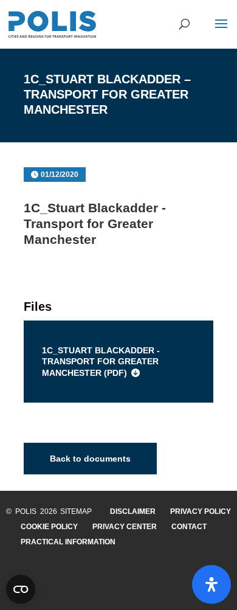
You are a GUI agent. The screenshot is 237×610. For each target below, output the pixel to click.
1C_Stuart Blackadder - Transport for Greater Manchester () (101, 361)
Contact (189, 526)
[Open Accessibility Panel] (211, 584)
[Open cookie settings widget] (20, 589)
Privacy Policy (200, 511)
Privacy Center (124, 526)
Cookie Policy (49, 526)
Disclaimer (133, 511)
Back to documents (90, 458)
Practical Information (68, 542)
